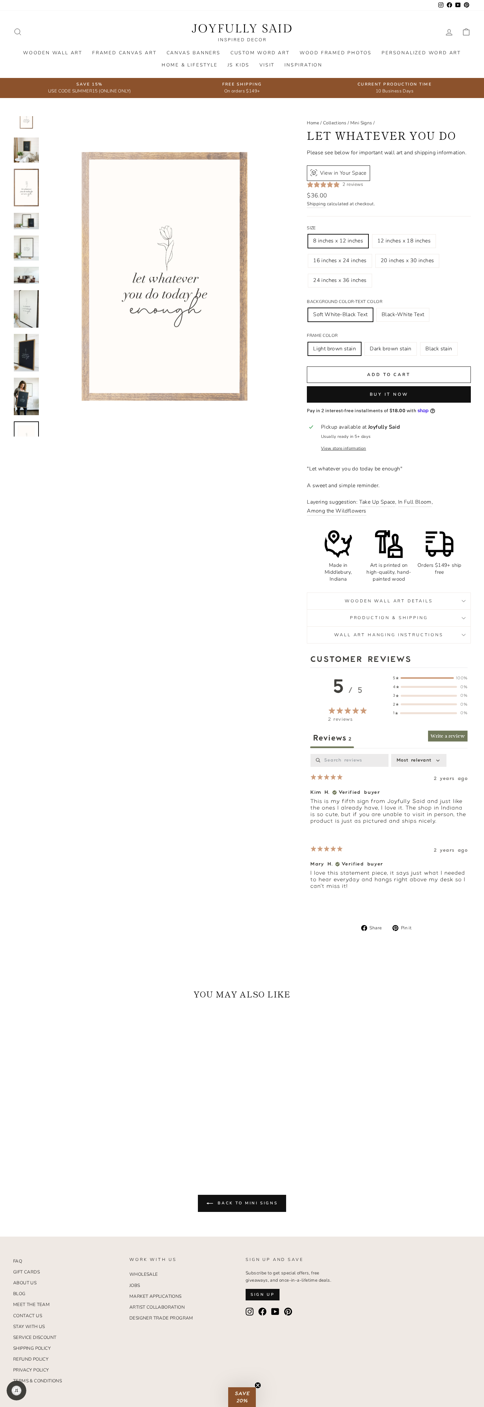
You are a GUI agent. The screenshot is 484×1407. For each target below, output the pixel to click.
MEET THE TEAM (31, 1304)
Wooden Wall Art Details (389, 601)
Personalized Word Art (421, 53)
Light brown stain (334, 348)
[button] (242, 1397)
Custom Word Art (260, 53)
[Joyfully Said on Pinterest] (288, 1312)
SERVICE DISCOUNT (34, 1337)
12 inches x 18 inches (404, 240)
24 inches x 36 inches (339, 280)
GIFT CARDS (26, 1272)
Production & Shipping (389, 618)
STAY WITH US (29, 1326)
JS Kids (239, 65)
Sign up (263, 1294)
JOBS (134, 1285)
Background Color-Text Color (344, 302)
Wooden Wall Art (52, 53)
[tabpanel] (389, 827)
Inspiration (303, 65)
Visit (267, 65)
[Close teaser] (258, 1385)
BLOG (19, 1294)
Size (311, 228)
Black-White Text (403, 314)
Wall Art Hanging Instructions (388, 635)
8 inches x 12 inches (338, 240)
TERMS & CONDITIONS (37, 1381)
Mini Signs (361, 123)
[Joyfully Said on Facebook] (262, 1312)
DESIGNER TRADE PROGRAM (161, 1318)
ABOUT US (25, 1283)
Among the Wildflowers (336, 511)
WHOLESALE (143, 1274)
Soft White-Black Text (340, 314)
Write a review (448, 736)
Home (313, 123)
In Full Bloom (415, 502)
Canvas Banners (194, 53)
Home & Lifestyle (190, 65)
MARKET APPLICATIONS (155, 1296)
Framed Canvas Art (124, 53)
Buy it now (389, 394)
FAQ (17, 1261)
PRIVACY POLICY (31, 1370)
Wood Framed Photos (336, 53)
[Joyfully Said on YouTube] (275, 1312)
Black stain (438, 348)
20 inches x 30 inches (407, 260)
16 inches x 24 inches (339, 260)
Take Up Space (377, 502)
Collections (334, 123)
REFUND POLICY (30, 1359)
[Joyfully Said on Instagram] (250, 1312)
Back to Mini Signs (247, 1203)
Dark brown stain (390, 348)
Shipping (316, 204)
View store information (343, 448)
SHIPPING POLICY (32, 1348)
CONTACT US (27, 1316)
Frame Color (322, 336)
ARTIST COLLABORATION (157, 1307)
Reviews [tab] (332, 738)
